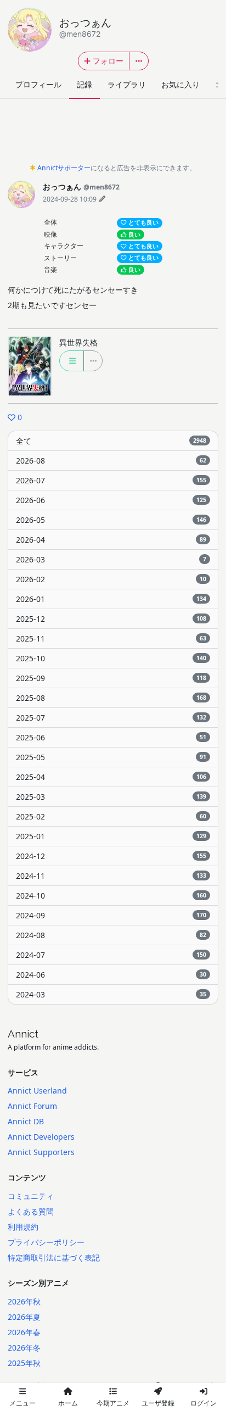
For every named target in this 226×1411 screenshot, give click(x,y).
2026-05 (111, 520)
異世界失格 (78, 342)
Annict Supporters (41, 1152)
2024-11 (111, 876)
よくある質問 (31, 1211)
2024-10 (111, 895)
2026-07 (111, 480)
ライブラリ (127, 84)
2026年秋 (24, 1301)
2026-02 (111, 579)
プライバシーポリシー (46, 1242)
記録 (84, 84)
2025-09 (111, 678)
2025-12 (111, 619)
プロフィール (38, 84)
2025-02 (111, 816)
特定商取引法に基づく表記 (54, 1257)
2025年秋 (24, 1363)
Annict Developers (41, 1136)
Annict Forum (32, 1106)
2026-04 (111, 539)
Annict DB (26, 1121)
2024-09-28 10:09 (70, 199)
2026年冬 (24, 1347)
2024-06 (111, 974)
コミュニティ (31, 1196)
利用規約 (23, 1227)
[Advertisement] (113, 134)
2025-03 (111, 796)
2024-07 (111, 955)
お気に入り (180, 84)
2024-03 (111, 994)
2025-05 (111, 757)
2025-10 (111, 658)
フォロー (108, 60)
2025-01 (111, 836)
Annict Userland (37, 1090)
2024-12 (111, 856)
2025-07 (111, 717)
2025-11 (111, 638)
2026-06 (111, 500)
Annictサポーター (64, 167)
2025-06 (111, 737)
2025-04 (111, 777)
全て (111, 441)
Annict (23, 1034)
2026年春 (24, 1332)
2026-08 (111, 460)
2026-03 (111, 559)
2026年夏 (24, 1317)
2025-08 (111, 698)
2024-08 (111, 935)
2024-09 (111, 915)
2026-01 (111, 599)
